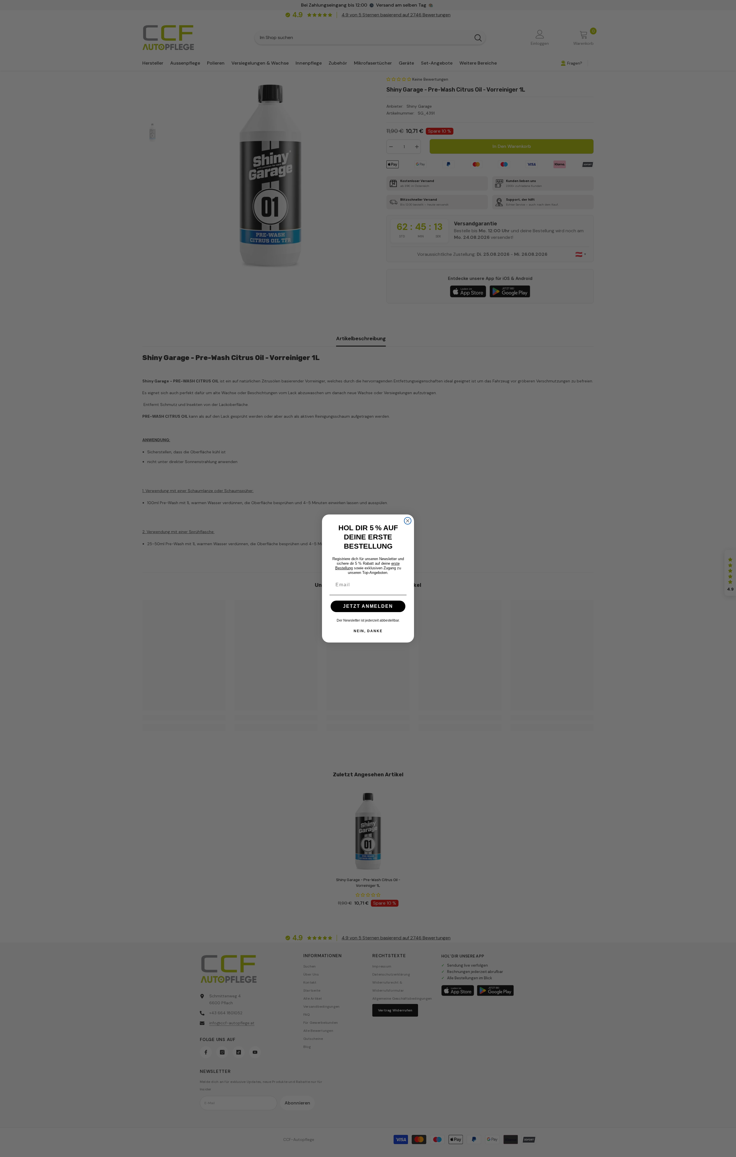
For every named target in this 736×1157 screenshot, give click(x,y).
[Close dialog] (407, 520)
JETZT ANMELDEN (368, 606)
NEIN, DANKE (368, 631)
